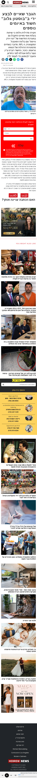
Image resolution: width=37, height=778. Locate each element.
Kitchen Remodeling (20, 749)
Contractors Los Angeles (20, 753)
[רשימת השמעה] (15, 775)
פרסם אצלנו (20, 727)
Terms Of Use (20, 155)
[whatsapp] (14, 59)
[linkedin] (6, 59)
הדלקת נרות (32, 6)
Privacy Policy (14, 155)
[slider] (27, 776)
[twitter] (10, 59)
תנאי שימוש (20, 734)
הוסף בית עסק (18, 390)
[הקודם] (2, 775)
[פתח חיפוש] (8, 2)
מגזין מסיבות (20, 741)
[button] (5, 129)
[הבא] (11, 775)
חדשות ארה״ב (20, 738)
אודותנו (20, 730)
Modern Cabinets (20, 756)
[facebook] (22, 59)
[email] (3, 59)
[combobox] (18, 384)
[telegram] (18, 59)
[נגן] (7, 775)
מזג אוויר (23, 6)
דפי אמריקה (20, 745)
